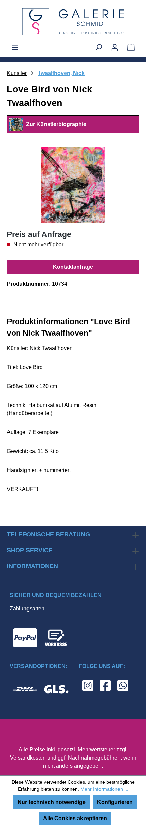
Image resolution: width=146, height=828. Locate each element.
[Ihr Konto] (115, 47)
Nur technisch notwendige (52, 802)
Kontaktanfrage (73, 267)
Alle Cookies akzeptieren (75, 818)
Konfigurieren (115, 802)
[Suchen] (98, 47)
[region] (73, 185)
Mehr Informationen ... (104, 789)
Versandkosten (28, 758)
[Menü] (15, 47)
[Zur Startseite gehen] (73, 21)
